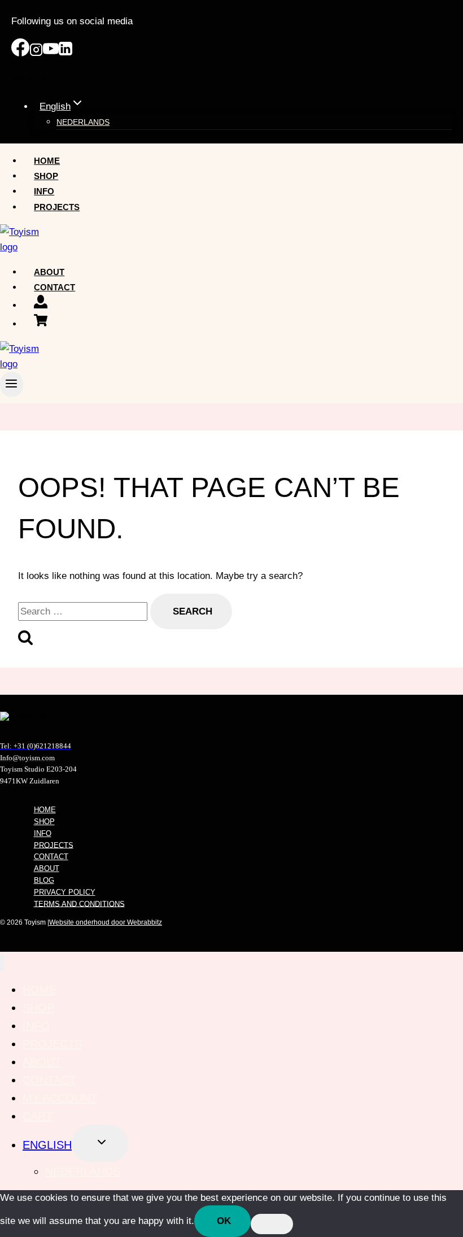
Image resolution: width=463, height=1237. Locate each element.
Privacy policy (64, 892)
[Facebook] (20, 53)
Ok (224, 1221)
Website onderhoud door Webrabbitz (105, 922)
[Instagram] (36, 53)
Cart (38, 1116)
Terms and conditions (79, 903)
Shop (46, 176)
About (49, 272)
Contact (54, 287)
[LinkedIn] (65, 53)
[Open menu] (11, 384)
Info (44, 191)
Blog (44, 880)
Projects (57, 207)
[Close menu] (2, 963)
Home (47, 160)
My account (60, 1098)
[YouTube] (51, 53)
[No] (272, 1224)
